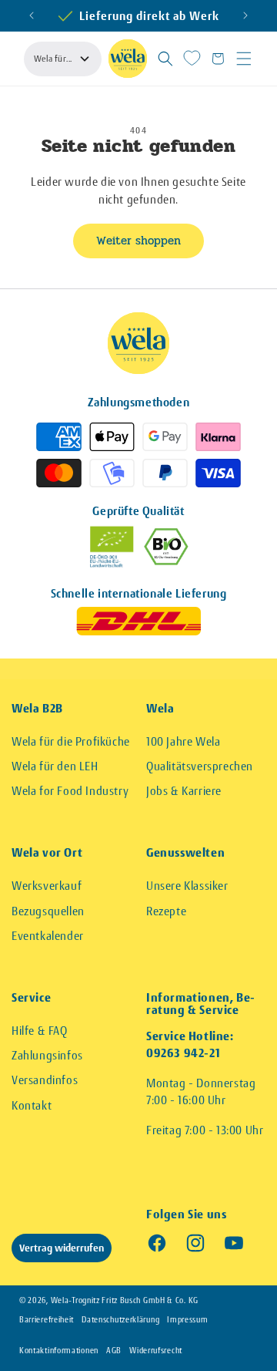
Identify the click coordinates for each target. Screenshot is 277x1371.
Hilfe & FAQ (40, 1030)
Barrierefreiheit (46, 1320)
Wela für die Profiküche (71, 741)
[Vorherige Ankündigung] (31, 15)
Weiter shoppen (138, 240)
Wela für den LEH (55, 766)
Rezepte (166, 911)
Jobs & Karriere (184, 790)
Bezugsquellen (48, 911)
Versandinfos (45, 1080)
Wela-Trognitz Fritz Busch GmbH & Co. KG (125, 1300)
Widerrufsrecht (155, 1351)
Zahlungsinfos (47, 1055)
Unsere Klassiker (187, 885)
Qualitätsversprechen (199, 766)
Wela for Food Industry (70, 790)
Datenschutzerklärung (120, 1320)
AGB (114, 1351)
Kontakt (32, 1105)
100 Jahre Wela (183, 741)
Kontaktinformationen (58, 1351)
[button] (165, 58)
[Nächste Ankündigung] (245, 15)
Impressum (187, 1320)
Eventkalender (48, 935)
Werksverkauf (47, 885)
